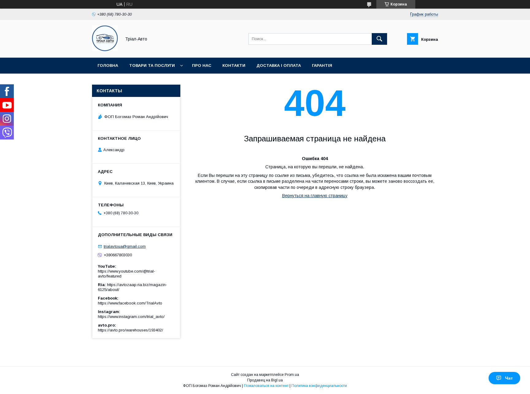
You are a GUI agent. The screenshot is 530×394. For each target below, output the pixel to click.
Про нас (201, 65)
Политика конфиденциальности (319, 386)
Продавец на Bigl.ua (265, 380)
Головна (108, 65)
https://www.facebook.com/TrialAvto (130, 303)
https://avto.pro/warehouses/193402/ (130, 330)
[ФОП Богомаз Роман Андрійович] (105, 49)
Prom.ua (292, 375)
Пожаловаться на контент (266, 386)
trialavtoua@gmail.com (125, 246)
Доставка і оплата (278, 65)
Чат (509, 378)
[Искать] (379, 39)
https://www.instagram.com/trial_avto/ (131, 316)
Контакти (233, 65)
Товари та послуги (152, 65)
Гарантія (322, 65)
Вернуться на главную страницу (315, 195)
